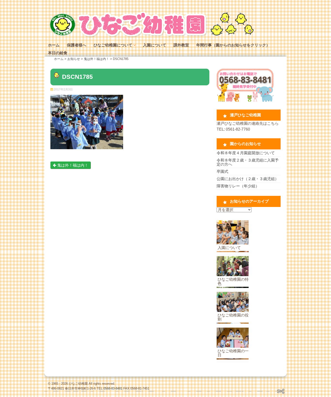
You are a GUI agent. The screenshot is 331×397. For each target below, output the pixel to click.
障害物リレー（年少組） (238, 186)
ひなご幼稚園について (113, 45)
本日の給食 (57, 53)
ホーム (54, 45)
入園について (154, 45)
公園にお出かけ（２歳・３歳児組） (248, 179)
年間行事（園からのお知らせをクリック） (233, 45)
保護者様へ (76, 45)
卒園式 (222, 171)
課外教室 (181, 45)
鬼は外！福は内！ (72, 165)
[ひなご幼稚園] (151, 36)
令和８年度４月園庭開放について (246, 153)
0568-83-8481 (112, 388)
